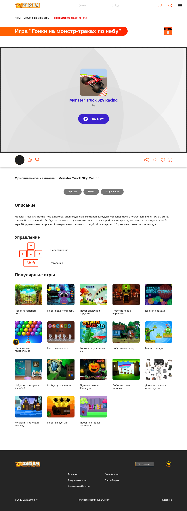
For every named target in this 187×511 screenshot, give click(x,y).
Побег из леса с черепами (121, 312)
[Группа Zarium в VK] (168, 464)
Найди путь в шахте (59, 385)
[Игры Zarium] (27, 4)
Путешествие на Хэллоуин (89, 387)
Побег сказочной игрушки (90, 312)
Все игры (72, 474)
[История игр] (170, 5)
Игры (17, 18)
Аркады (72, 191)
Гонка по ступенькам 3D (92, 349)
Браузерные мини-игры (36, 18)
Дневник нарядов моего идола (155, 387)
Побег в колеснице (123, 348)
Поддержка (166, 500)
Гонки (91, 191)
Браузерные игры (77, 480)
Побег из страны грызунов (90, 424)
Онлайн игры (112, 474)
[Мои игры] (159, 5)
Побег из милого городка (122, 387)
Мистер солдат (154, 348)
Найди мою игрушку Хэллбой (27, 387)
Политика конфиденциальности (93, 500)
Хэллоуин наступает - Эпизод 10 (28, 424)
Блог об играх (112, 480)
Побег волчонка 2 (57, 348)
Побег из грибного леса (26, 312)
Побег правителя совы (60, 310)
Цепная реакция (155, 310)
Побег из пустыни (57, 422)
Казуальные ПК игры (79, 486)
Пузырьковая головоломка (22, 346)
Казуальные (112, 191)
